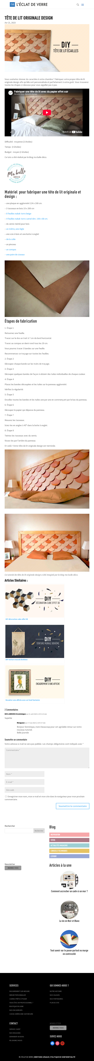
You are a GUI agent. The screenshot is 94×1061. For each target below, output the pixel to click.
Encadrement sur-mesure (19, 991)
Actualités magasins (59, 845)
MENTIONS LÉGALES (41, 1057)
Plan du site (54, 1002)
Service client (14, 1029)
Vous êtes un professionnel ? (21, 1002)
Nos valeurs (55, 995)
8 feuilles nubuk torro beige (18, 213)
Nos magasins (15, 1033)
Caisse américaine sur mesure (21, 1014)
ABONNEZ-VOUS (13, 868)
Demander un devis (16, 1036)
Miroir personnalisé (17, 995)
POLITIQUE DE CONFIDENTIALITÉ (62, 1057)
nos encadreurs (16, 1010)
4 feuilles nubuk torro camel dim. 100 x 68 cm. (27, 218)
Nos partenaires (56, 999)
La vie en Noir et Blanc (69, 920)
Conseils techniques (59, 850)
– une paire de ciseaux (15, 254)
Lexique (54, 856)
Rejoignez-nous (15, 1040)
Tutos (53, 840)
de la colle (10, 239)
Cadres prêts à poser (18, 999)
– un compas (10, 249)
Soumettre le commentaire (73, 806)
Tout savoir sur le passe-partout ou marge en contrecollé (69, 952)
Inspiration (55, 834)
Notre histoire (56, 991)
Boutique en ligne (16, 1006)
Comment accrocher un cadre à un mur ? (69, 891)
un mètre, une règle (15, 228)
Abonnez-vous (58, 1028)
